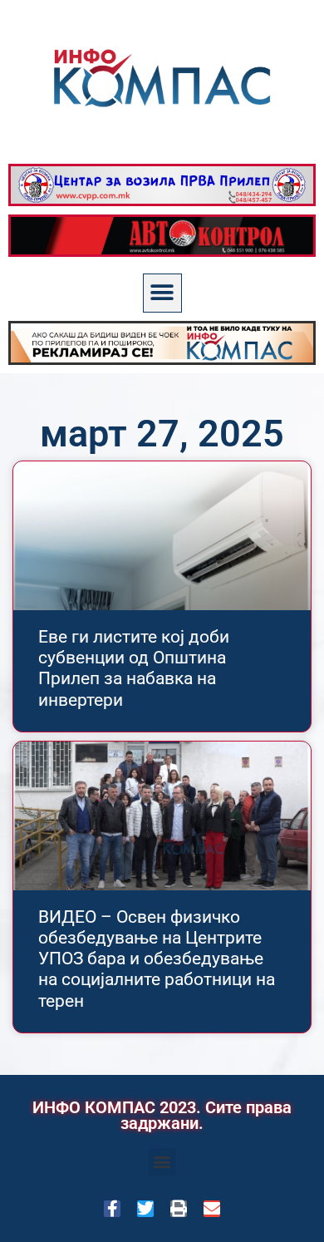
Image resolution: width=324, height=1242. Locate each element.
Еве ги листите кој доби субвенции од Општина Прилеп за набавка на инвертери (133, 668)
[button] (162, 293)
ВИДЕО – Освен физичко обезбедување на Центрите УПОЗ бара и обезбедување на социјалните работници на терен (156, 959)
